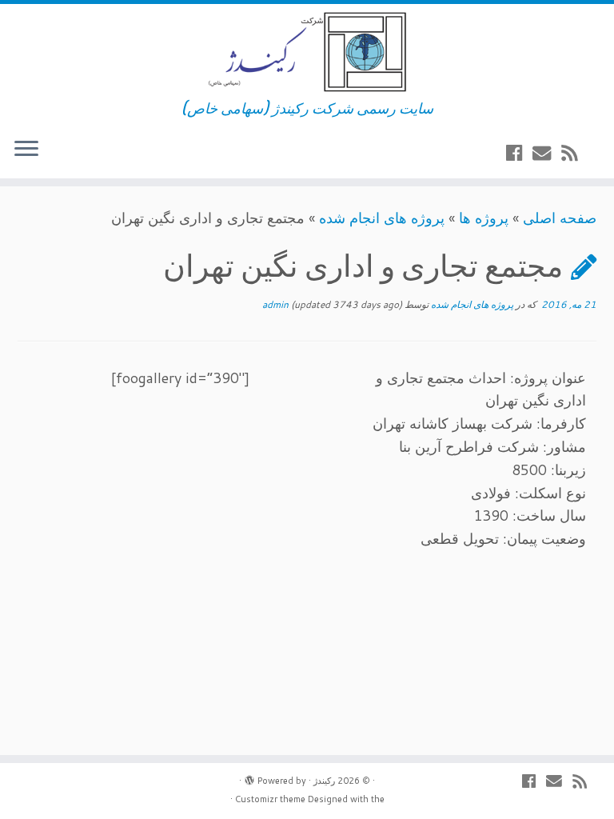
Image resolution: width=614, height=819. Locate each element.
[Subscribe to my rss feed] (574, 152)
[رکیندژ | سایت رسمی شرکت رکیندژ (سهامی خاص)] (307, 52)
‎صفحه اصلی (559, 217)
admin (275, 304)
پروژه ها (483, 217)
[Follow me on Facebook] (519, 152)
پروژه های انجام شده (382, 217)
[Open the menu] (26, 150)
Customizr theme (270, 799)
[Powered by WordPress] (249, 777)
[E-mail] (546, 152)
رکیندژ (324, 780)
